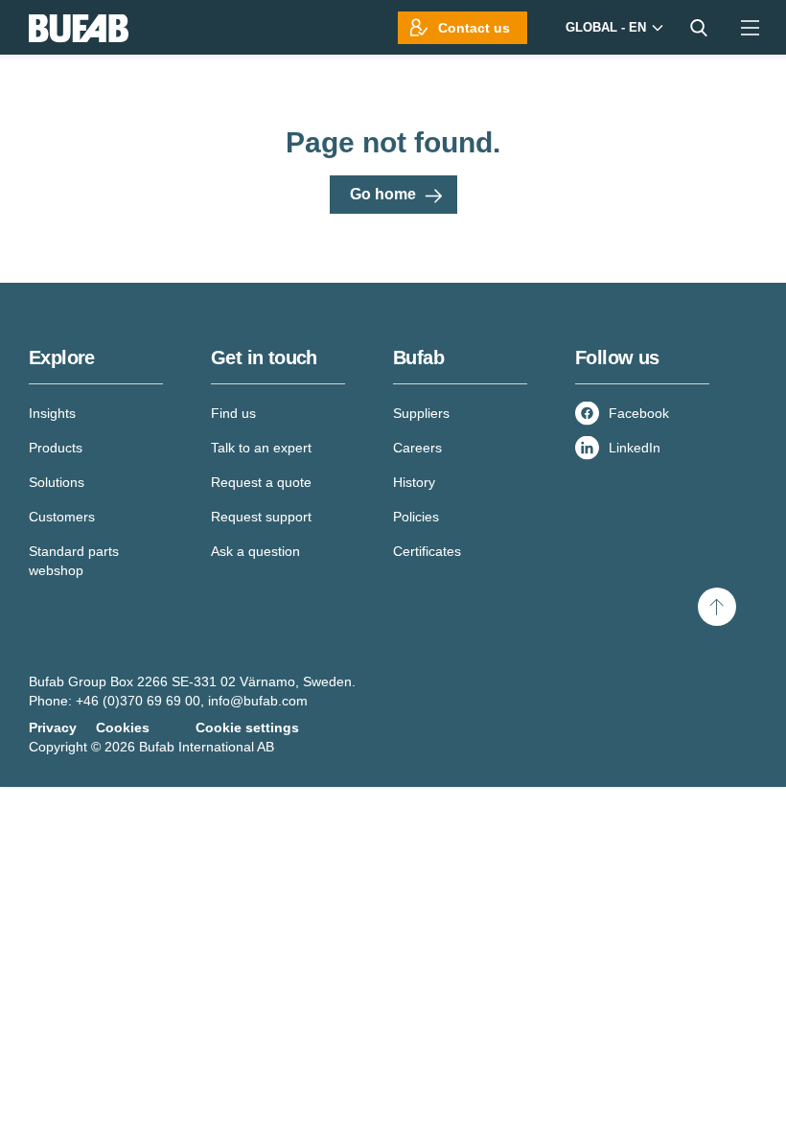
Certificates (427, 551)
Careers (417, 447)
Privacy (53, 727)
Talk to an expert (261, 447)
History (414, 482)
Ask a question (255, 551)
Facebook (639, 413)
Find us (233, 413)
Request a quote (261, 482)
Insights (52, 413)
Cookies (123, 727)
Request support (261, 516)
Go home (383, 194)
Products (55, 447)
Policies (416, 516)
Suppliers (421, 413)
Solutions (56, 482)
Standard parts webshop (74, 560)
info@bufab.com (258, 700)
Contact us (474, 27)
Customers (62, 516)
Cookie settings (247, 727)
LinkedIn (634, 447)
